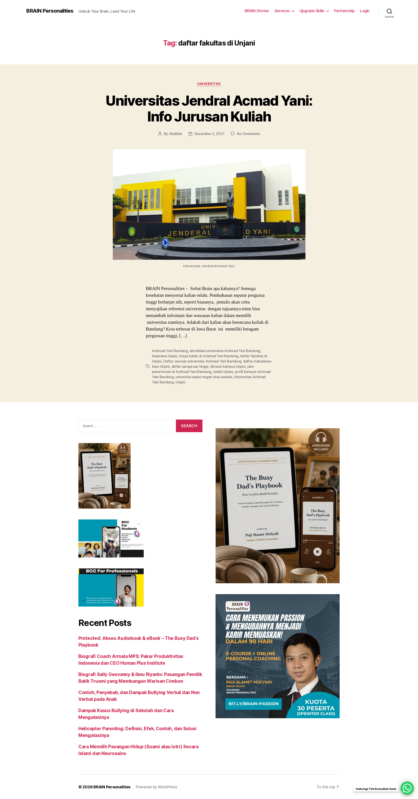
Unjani (180, 382)
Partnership (344, 10)
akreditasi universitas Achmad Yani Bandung (225, 351)
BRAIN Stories (257, 10)
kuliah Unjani (223, 371)
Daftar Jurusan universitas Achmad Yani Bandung (202, 361)
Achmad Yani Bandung (170, 351)
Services (282, 10)
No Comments (248, 133)
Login (364, 10)
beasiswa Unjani (164, 356)
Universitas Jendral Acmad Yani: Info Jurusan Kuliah (209, 108)
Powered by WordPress (156, 787)
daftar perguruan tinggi (190, 366)
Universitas (209, 84)
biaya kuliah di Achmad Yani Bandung (208, 356)
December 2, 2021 (209, 133)
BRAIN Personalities (49, 10)
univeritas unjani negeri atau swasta (203, 377)
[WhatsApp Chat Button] (407, 788)
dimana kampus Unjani (228, 366)
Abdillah (175, 133)
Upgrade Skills (312, 10)
